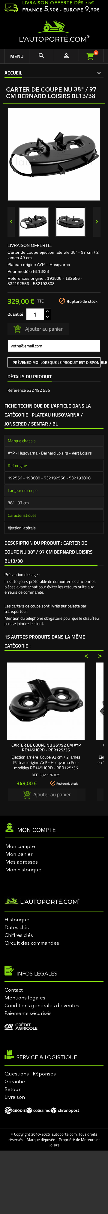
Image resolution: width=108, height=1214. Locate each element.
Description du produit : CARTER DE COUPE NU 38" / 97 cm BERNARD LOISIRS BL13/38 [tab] (48, 551)
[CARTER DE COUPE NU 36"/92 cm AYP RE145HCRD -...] (46, 701)
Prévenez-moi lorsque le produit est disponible (56, 362)
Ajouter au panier (43, 328)
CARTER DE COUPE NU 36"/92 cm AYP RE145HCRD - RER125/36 (46, 747)
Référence (17, 390)
